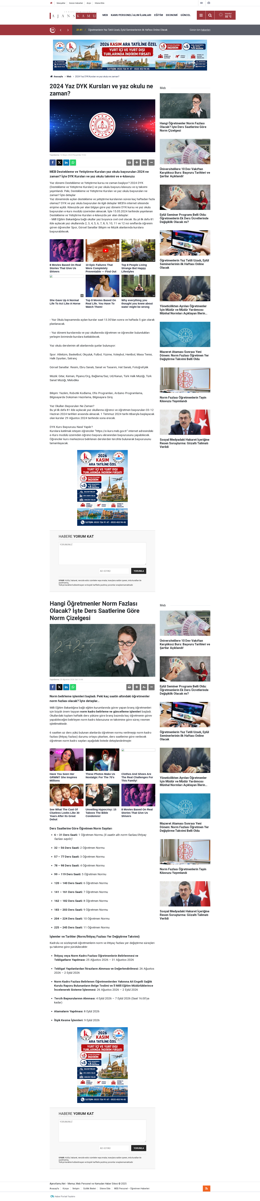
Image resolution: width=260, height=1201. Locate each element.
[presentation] (60, 30)
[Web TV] (201, 3)
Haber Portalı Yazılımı (65, 1196)
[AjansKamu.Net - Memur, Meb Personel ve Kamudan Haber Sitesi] (73, 15)
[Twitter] (59, 163)
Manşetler (61, 3)
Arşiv (89, 3)
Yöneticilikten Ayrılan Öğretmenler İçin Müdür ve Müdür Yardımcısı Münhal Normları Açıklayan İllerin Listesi (126, 30)
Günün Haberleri (76, 3)
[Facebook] (53, 163)
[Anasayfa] (51, 3)
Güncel (186, 15)
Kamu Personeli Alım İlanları (131, 15)
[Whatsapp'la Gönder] (73, 163)
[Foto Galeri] (208, 3)
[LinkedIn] (66, 163)
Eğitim (158, 15)
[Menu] (201, 15)
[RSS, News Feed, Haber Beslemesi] (206, 1189)
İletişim (76, 1188)
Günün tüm (200, 29)
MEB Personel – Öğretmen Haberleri (131, 1188)
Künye (66, 1188)
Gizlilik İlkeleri (89, 1188)
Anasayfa (58, 76)
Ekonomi (172, 15)
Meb (105, 15)
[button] (137, 163)
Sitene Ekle (99, 3)
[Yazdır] (129, 163)
